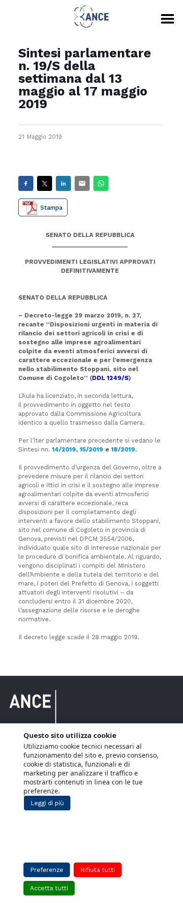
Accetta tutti (49, 888)
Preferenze (46, 869)
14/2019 (64, 449)
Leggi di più (47, 803)
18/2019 (123, 449)
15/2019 (91, 449)
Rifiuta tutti (97, 869)
